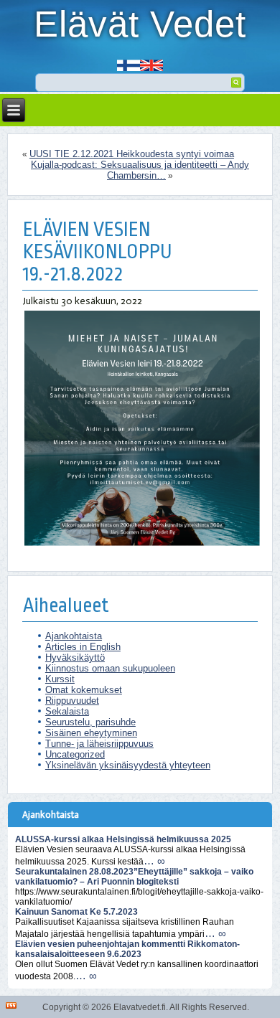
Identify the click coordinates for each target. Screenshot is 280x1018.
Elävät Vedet (140, 24)
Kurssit (60, 679)
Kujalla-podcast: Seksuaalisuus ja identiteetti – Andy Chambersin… (140, 170)
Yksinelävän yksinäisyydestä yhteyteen (127, 765)
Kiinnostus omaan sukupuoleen (110, 668)
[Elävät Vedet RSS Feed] (11, 1005)
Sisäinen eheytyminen (91, 732)
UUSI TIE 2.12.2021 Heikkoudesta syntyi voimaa (131, 154)
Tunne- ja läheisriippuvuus (99, 743)
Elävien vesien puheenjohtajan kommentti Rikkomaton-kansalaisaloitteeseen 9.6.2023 (127, 949)
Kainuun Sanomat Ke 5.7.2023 (76, 912)
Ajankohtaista (73, 636)
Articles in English (83, 646)
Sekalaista (67, 711)
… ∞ (154, 860)
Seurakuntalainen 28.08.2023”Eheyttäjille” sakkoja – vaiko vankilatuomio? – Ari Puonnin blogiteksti (134, 877)
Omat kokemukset (83, 689)
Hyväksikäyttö (75, 657)
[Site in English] (151, 60)
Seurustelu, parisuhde (90, 722)
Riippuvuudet (72, 700)
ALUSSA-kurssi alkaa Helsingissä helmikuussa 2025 (123, 839)
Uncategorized (75, 754)
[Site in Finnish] (128, 60)
